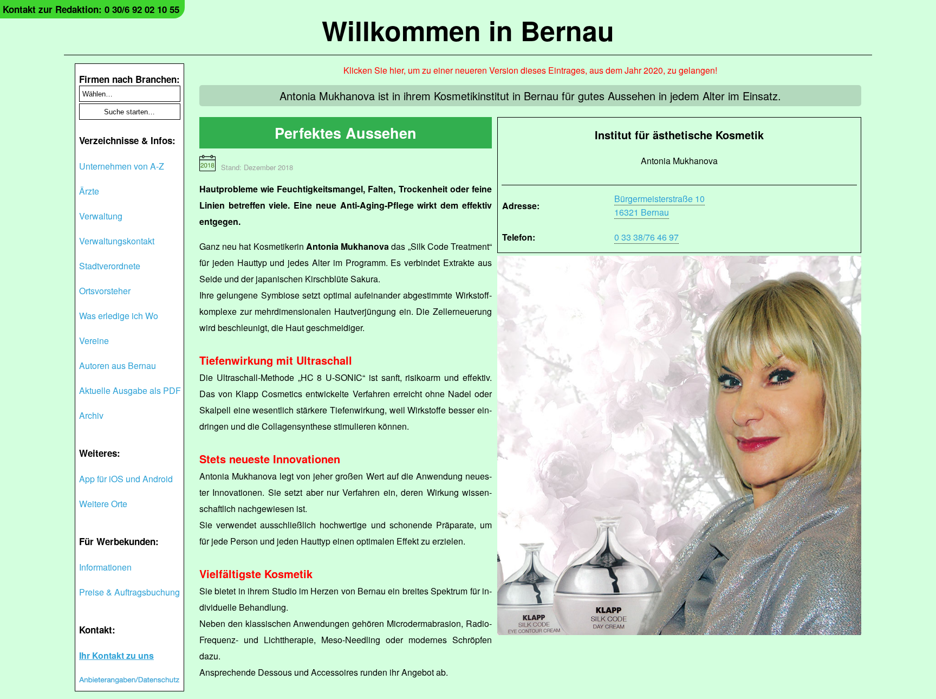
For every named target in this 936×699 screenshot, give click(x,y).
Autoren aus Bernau (117, 365)
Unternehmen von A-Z (121, 166)
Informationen (105, 567)
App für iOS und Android (126, 479)
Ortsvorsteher (105, 290)
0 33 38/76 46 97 (646, 237)
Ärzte (89, 191)
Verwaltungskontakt (116, 241)
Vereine (94, 340)
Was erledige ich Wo (118, 315)
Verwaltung (100, 216)
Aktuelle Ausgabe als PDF (130, 390)
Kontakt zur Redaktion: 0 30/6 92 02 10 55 (91, 9)
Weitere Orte (103, 503)
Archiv (91, 415)
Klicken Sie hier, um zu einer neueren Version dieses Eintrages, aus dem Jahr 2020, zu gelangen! (530, 70)
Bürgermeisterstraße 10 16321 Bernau (659, 205)
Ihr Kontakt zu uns (116, 655)
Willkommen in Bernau (468, 30)
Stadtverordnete (109, 266)
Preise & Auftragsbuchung (129, 592)
